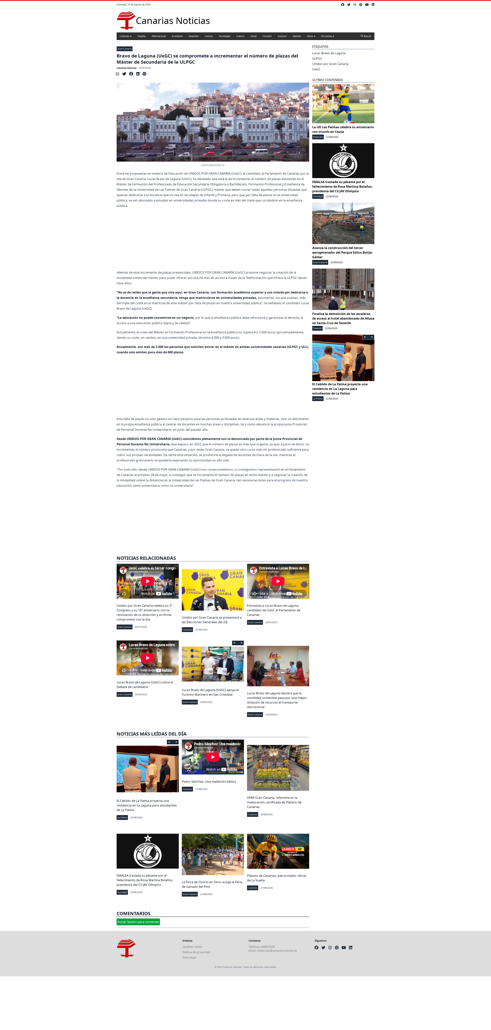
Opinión (297, 36)
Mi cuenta (326, 36)
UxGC (316, 69)
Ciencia (209, 36)
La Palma (122, 817)
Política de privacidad (196, 952)
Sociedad (122, 892)
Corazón (267, 36)
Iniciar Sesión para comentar (138, 922)
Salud (253, 36)
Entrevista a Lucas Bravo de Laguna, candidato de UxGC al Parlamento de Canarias (273, 610)
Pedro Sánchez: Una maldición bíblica (209, 781)
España (142, 36)
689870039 (268, 947)
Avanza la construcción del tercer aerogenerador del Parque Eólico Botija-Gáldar (342, 252)
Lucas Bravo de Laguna (329, 53)
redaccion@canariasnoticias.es (277, 950)
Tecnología (224, 36)
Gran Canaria (124, 48)
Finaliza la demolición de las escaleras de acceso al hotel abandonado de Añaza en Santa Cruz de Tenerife (343, 318)
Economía (177, 36)
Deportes (194, 36)
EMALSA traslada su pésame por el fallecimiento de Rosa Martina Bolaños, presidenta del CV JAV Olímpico (145, 880)
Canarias (124, 36)
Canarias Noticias (127, 68)
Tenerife (317, 328)
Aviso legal (189, 957)
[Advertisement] (213, 239)
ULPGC (317, 58)
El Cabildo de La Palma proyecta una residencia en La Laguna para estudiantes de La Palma (147, 805)
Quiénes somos (192, 947)
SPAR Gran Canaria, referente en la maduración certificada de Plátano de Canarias (274, 802)
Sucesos (282, 36)
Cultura (240, 36)
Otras (310, 36)
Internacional (159, 36)
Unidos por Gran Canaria (330, 64)
